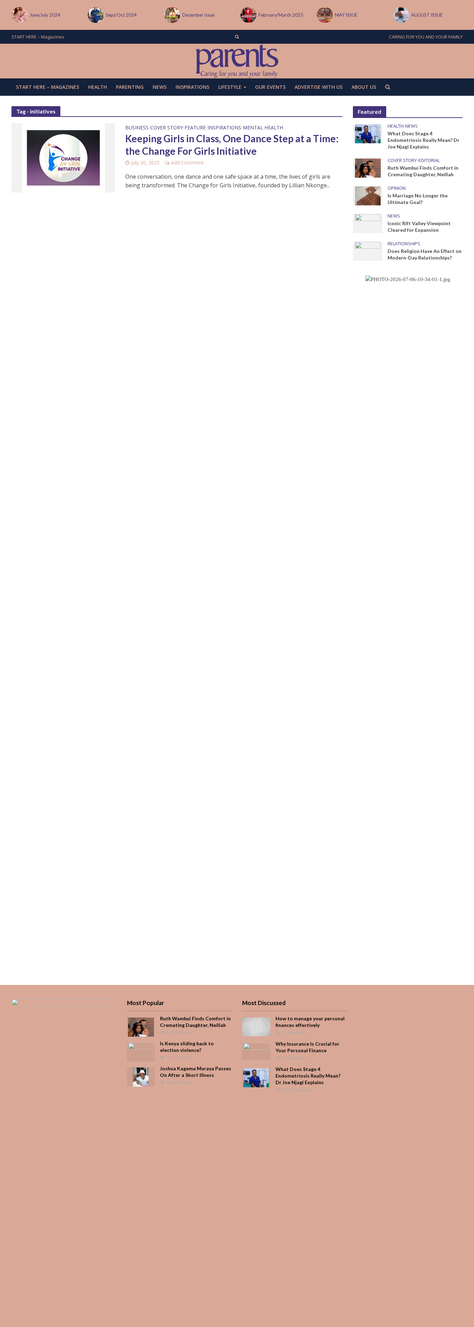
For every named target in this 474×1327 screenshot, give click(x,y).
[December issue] (171, 15)
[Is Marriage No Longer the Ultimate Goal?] (368, 195)
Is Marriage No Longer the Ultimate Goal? (418, 199)
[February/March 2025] (247, 15)
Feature (195, 128)
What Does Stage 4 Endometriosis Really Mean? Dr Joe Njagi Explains (423, 140)
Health (97, 87)
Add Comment (187, 162)
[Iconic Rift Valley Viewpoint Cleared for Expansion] (368, 223)
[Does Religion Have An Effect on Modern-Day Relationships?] (368, 250)
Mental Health (263, 128)
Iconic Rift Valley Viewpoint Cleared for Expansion (419, 226)
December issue (198, 15)
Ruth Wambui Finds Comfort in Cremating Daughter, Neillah (423, 171)
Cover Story (166, 128)
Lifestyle (230, 87)
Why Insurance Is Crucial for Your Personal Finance (307, 1047)
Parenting (130, 87)
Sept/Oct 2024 (121, 15)
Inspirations (192, 87)
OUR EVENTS (270, 87)
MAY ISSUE (346, 15)
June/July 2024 (44, 15)
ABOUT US (364, 87)
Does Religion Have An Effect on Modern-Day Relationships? (425, 254)
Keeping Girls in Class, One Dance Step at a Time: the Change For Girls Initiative (232, 145)
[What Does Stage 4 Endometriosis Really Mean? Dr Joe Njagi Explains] (368, 133)
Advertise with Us (318, 87)
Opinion (397, 188)
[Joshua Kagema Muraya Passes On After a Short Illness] (141, 1076)
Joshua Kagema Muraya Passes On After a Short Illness (195, 1071)
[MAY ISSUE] (324, 15)
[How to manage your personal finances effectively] (256, 1026)
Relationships (404, 244)
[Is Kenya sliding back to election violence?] (141, 1051)
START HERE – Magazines (37, 37)
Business (137, 128)
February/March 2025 (281, 15)
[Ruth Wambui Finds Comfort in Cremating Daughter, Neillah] (368, 167)
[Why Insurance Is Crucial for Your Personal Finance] (256, 1050)
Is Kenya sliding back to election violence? (187, 1046)
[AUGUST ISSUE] (400, 15)
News (160, 87)
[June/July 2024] (18, 15)
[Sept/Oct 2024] (95, 15)
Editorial (429, 160)
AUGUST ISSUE (426, 15)
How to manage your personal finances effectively (310, 1021)
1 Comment (293, 1032)
